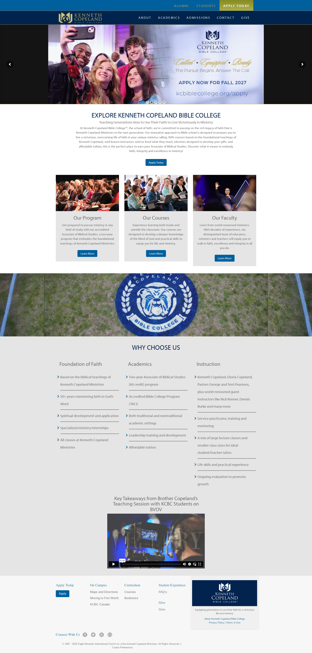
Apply (62, 593)
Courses (130, 592)
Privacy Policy (216, 622)
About (144, 18)
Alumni (181, 5)
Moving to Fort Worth (104, 598)
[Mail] (110, 633)
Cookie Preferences (122, 647)
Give (245, 18)
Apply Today (236, 5)
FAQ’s (163, 592)
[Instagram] (102, 633)
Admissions (198, 18)
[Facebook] (85, 633)
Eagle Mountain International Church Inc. (99, 644)
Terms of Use (233, 622)
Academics (169, 18)
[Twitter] (94, 633)
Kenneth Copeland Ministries (142, 644)
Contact (226, 18)
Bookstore (131, 598)
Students (206, 5)
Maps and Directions (104, 592)
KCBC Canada (100, 604)
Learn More (87, 253)
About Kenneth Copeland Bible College (224, 618)
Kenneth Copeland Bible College (97, 17)
